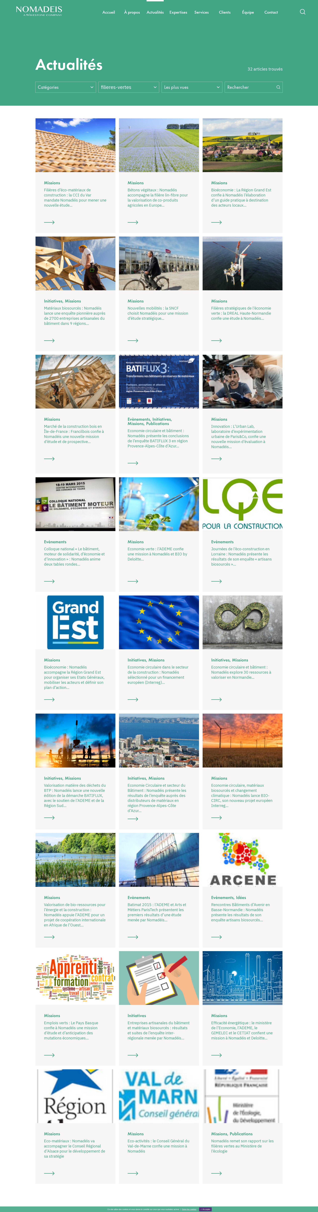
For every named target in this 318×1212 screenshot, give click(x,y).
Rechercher (238, 87)
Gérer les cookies (189, 1209)
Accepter (206, 1209)
